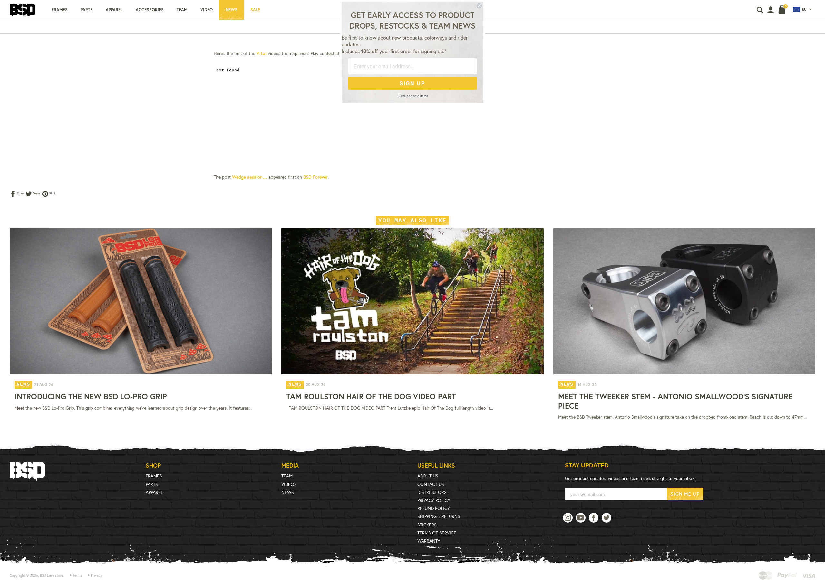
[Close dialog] (479, 6)
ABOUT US (427, 476)
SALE (255, 10)
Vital (262, 53)
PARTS (152, 484)
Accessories (150, 10)
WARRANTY (428, 541)
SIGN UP (412, 83)
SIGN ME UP (685, 494)
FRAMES (154, 476)
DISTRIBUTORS (432, 492)
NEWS (287, 492)
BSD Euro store (51, 575)
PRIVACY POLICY (433, 500)
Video (206, 10)
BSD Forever (315, 177)
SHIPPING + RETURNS (438, 516)
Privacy (96, 575)
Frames (60, 10)
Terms (77, 575)
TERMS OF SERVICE (436, 533)
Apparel (114, 10)
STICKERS (427, 525)
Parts (87, 10)
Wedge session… (249, 177)
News (232, 10)
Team (182, 10)
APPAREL (154, 492)
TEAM (287, 476)
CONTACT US (430, 484)
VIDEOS (289, 484)
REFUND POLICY (433, 508)
